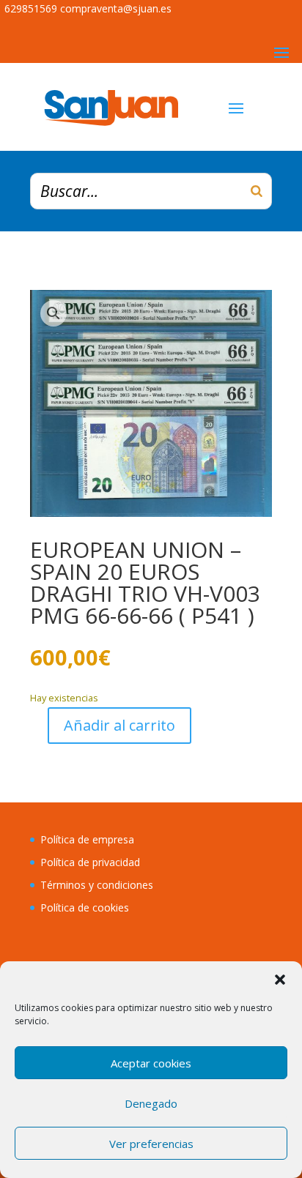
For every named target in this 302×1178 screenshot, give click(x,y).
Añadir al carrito (119, 725)
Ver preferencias (151, 1143)
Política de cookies (84, 907)
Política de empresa (87, 839)
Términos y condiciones (96, 885)
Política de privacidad (90, 862)
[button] (280, 979)
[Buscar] (256, 191)
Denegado (151, 1103)
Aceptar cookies (151, 1063)
